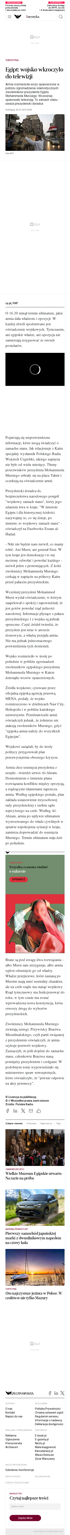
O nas (8, 1408)
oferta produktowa (17, 1483)
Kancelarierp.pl (44, 1451)
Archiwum (11, 1447)
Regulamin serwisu (46, 1416)
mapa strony (13, 1476)
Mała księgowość (45, 1447)
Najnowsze (46, 1123)
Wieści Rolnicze (44, 1454)
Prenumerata (13, 1443)
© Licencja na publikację (21, 1097)
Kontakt (10, 1412)
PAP (15, 303)
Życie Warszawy (45, 1458)
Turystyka (12, 60)
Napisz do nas (14, 1416)
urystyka (32, 17)
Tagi (58, 1123)
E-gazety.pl (42, 1439)
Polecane (31, 1123)
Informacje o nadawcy (48, 1420)
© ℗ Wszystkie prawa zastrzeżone (27, 1100)
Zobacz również (13, 1123)
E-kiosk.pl (40, 1435)
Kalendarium (42, 1476)
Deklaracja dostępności (49, 1424)
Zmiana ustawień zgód (49, 1412)
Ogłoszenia (12, 1439)
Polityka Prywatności (47, 1408)
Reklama (10, 1435)
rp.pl (8, 303)
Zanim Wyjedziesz (14, 1169)
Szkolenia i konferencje (19, 1469)
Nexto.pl (40, 1443)
